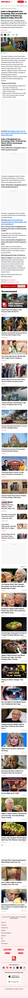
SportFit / (6, 5)
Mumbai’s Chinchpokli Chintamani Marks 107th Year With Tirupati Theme (14, 334)
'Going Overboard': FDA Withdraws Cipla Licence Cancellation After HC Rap (13, 404)
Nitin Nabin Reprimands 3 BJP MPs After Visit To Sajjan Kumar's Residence (13, 357)
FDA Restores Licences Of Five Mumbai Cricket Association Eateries (13, 450)
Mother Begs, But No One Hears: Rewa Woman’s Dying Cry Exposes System (13, 380)
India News (3, 360)
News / (2, 5)
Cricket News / (12, 5)
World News (4, 314)
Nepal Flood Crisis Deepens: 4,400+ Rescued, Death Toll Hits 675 (11, 311)
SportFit (2, 32)
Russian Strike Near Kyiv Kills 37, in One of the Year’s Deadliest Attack (14, 427)
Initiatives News (4, 337)
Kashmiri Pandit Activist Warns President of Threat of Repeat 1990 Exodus (13, 496)
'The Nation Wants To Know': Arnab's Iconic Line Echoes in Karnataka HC (12, 473)
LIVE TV (21, 2)
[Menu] (26, 2)
